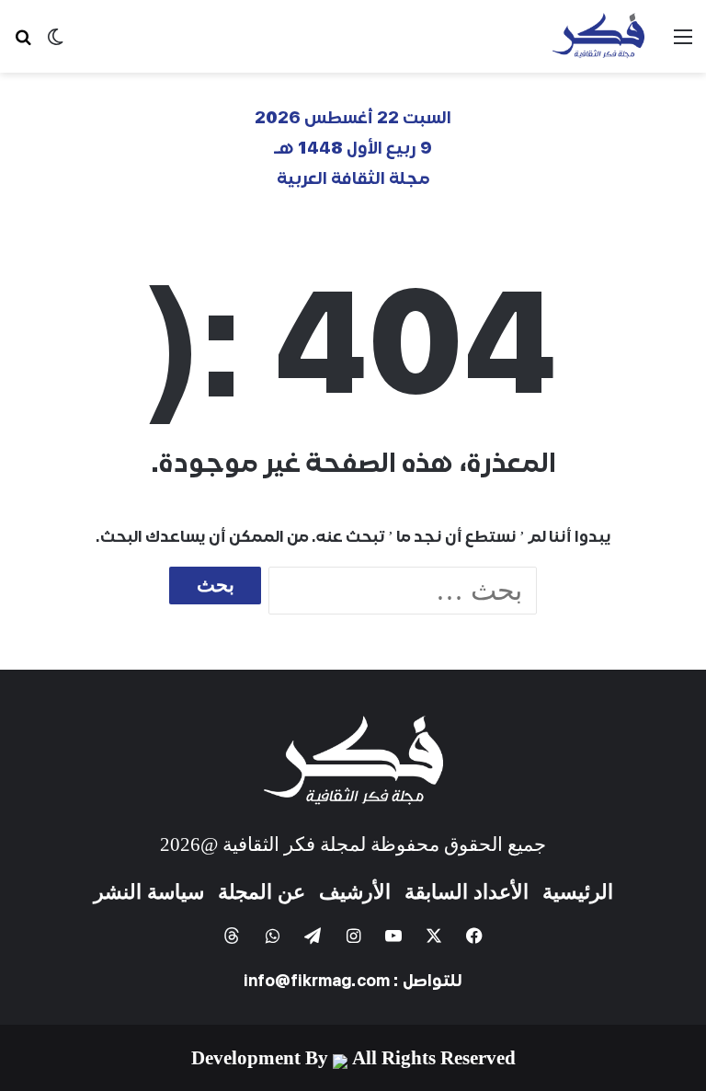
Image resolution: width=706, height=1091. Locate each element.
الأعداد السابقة (466, 891)
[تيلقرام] (312, 935)
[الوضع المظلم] (55, 43)
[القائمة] (683, 43)
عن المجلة (261, 891)
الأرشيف (355, 891)
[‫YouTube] (393, 935)
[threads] (231, 935)
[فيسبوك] (474, 935)
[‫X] (433, 935)
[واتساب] (272, 935)
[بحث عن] (23, 43)
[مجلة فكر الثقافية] (598, 36)
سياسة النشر (149, 891)
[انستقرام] (353, 935)
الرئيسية (577, 891)
